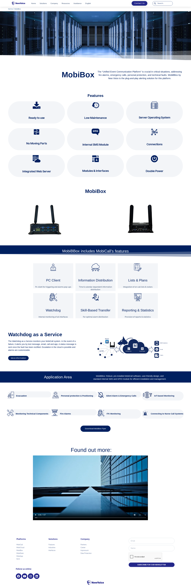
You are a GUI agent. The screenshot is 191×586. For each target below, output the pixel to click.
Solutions (43, 3)
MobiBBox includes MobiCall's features (95, 251)
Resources (66, 3)
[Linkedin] (36, 576)
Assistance (78, 3)
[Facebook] (18, 576)
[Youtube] (24, 576)
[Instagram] (30, 576)
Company (54, 3)
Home (33, 3)
